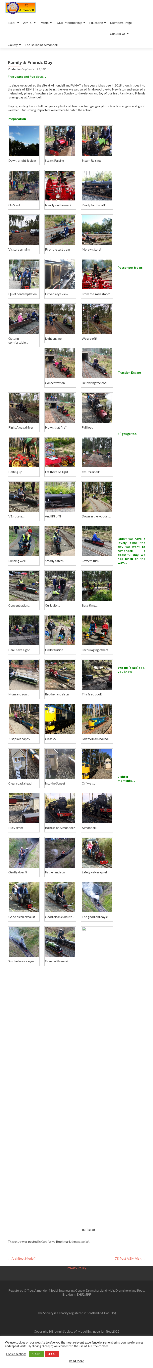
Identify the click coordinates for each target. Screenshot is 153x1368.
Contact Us (118, 33)
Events (44, 22)
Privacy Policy (76, 1268)
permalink (82, 1241)
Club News (48, 1241)
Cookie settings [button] (16, 1354)
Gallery (13, 45)
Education (96, 22)
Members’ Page (121, 22)
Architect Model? (22, 1258)
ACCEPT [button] (37, 1353)
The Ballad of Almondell (41, 45)
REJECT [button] (52, 1353)
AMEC (27, 22)
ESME (12, 22)
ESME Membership (69, 22)
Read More (76, 1361)
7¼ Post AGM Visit (130, 1258)
